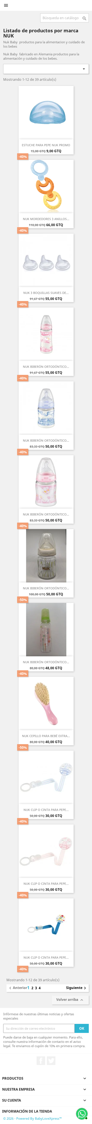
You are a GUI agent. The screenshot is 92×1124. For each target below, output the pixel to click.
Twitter (51, 1060)
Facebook (41, 1060)
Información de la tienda (27, 1111)
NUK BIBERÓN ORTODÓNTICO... (46, 367)
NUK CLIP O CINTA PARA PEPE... (46, 810)
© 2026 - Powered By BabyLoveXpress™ (32, 1118)
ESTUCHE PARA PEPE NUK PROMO (46, 145)
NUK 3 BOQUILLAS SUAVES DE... (46, 293)
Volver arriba (70, 1000)
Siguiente (77, 988)
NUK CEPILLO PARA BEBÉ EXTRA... (46, 736)
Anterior (17, 988)
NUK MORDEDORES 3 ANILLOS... (46, 219)
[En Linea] (81, 1113)
